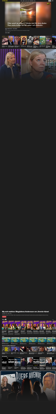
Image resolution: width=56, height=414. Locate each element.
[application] (28, 15)
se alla (53, 319)
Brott (6, 32)
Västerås (8, 32)
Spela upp (5, 316)
